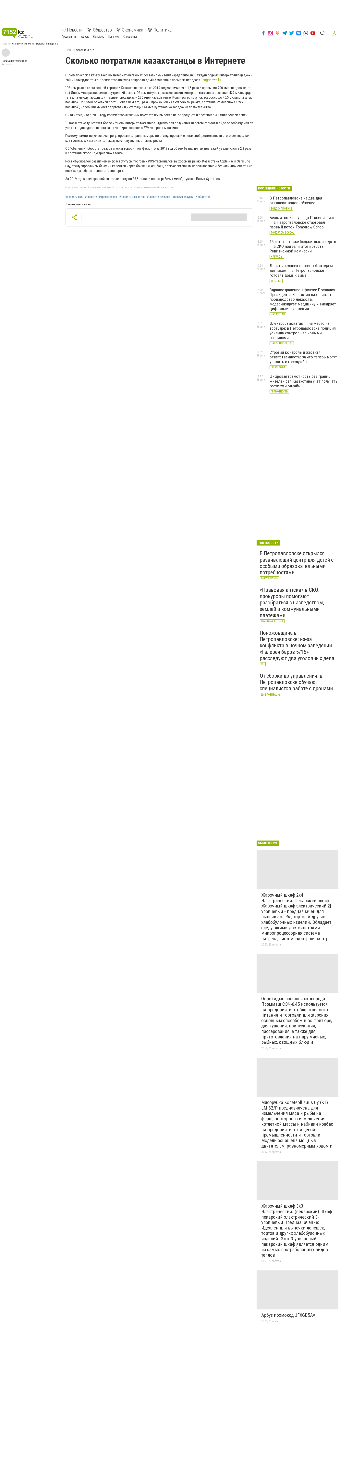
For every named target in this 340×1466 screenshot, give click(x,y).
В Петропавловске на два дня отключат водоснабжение (296, 200)
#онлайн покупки (182, 197)
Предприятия (69, 36)
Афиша (85, 36)
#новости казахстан (132, 197)
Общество (102, 30)
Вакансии (113, 36)
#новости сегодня (158, 197)
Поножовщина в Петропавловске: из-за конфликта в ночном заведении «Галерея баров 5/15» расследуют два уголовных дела (297, 646)
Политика (162, 30)
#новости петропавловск (101, 197)
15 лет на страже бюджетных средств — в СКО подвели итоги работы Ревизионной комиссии (303, 246)
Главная (6, 43)
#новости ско (74, 197)
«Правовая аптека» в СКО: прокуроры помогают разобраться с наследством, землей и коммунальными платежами (292, 603)
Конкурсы (98, 36)
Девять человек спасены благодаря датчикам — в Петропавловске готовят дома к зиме (301, 270)
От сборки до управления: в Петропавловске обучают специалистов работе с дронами (296, 682)
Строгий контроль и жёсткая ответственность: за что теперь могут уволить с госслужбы (303, 357)
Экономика (132, 30)
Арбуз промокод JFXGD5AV (288, 1315)
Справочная (130, 36)
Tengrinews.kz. (211, 80)
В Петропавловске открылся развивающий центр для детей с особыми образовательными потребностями (297, 563)
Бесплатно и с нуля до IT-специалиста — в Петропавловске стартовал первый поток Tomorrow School (303, 222)
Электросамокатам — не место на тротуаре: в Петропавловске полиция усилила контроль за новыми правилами (303, 330)
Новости (75, 30)
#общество (203, 197)
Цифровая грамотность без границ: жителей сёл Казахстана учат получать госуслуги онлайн (303, 381)
